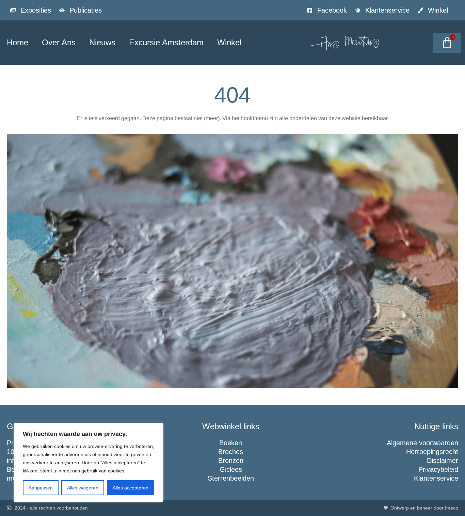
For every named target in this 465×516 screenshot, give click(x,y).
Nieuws (102, 42)
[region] (88, 462)
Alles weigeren (82, 487)
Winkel (229, 42)
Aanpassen (41, 487)
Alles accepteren (130, 487)
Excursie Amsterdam (166, 42)
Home (17, 42)
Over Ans (59, 42)
